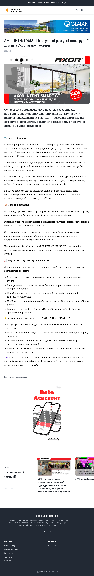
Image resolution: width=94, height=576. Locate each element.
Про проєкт (52, 546)
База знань (8, 553)
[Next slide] (12, 486)
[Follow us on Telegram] (49, 532)
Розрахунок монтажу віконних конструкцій (45, 2)
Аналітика (8, 557)
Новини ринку (9, 546)
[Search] (80, 10)
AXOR (7, 357)
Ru (71, 551)
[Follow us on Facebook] (44, 532)
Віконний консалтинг (47, 515)
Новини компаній (11, 549)
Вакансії (7, 561)
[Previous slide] (6, 486)
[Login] (75, 10)
